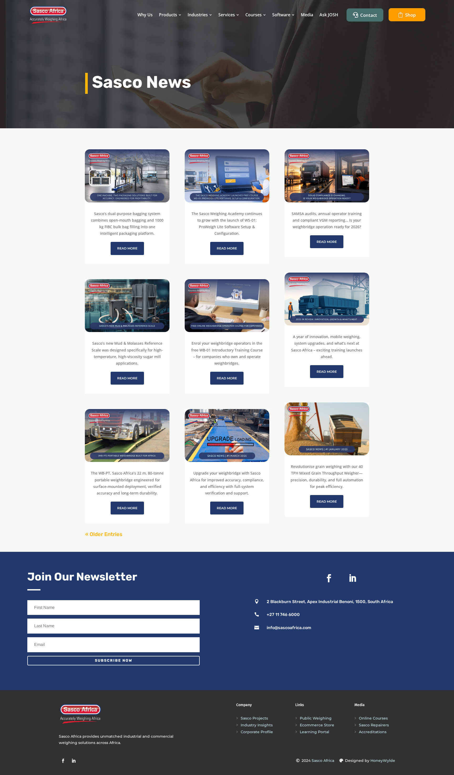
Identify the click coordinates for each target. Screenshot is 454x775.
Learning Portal (314, 732)
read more (127, 248)
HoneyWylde (382, 760)
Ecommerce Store (317, 725)
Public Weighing (316, 718)
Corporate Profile (257, 732)
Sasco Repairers (374, 725)
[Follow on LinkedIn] (352, 578)
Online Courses (373, 718)
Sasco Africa (323, 760)
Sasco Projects (254, 718)
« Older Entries (103, 534)
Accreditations (372, 732)
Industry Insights (257, 725)
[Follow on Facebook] (328, 578)
